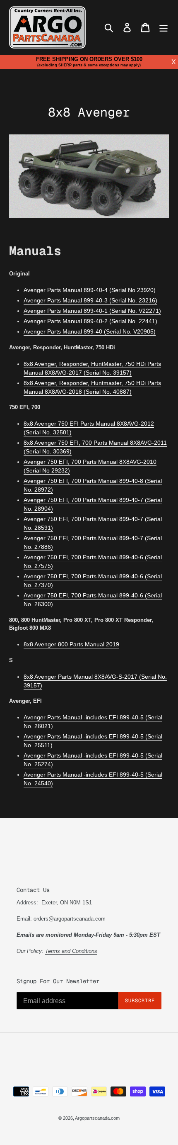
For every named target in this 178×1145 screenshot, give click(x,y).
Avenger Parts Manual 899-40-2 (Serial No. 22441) (90, 321)
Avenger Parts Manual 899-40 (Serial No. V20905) (90, 331)
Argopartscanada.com (97, 1118)
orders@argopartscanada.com (70, 919)
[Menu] (163, 28)
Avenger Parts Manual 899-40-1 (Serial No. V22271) (92, 310)
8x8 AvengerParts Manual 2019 (71, 644)
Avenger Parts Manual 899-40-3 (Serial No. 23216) (90, 300)
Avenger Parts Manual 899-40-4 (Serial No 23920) (90, 290)
